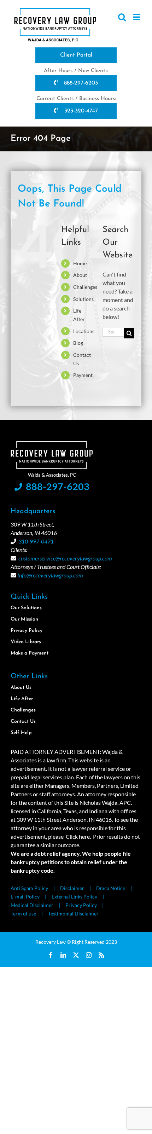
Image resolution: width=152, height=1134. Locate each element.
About (80, 275)
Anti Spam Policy (29, 888)
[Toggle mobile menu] (137, 17)
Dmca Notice (110, 888)
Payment (83, 375)
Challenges (85, 287)
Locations (83, 331)
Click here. (78, 836)
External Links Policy (74, 897)
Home (80, 263)
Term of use (23, 914)
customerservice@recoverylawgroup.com (65, 558)
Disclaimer (72, 888)
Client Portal (76, 55)
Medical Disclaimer (32, 905)
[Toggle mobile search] (122, 17)
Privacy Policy (81, 905)
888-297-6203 (80, 83)
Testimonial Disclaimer (73, 914)
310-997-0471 (36, 541)
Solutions (83, 299)
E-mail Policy (25, 897)
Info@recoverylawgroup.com (50, 575)
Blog (78, 343)
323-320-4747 (80, 111)
